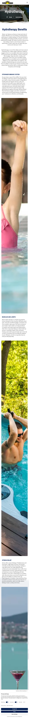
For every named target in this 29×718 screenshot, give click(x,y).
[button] (27, 2)
